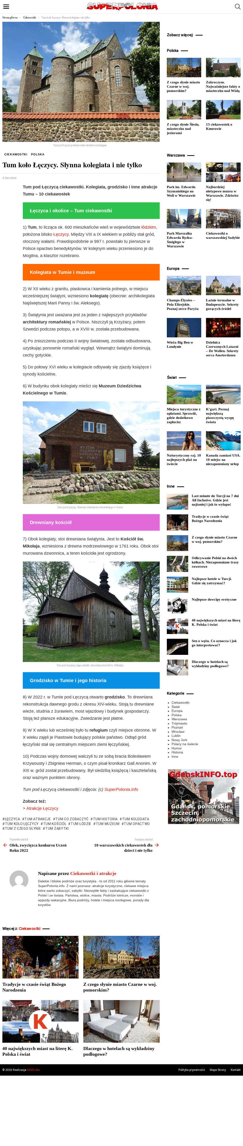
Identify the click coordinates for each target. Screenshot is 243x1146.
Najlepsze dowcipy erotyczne (214, 599)
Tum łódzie (81, 824)
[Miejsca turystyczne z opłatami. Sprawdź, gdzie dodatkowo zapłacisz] (184, 394)
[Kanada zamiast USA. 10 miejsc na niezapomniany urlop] (223, 441)
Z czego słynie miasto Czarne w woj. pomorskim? (183, 86)
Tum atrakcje (37, 819)
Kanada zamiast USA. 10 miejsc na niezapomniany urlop (223, 459)
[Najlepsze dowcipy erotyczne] (177, 605)
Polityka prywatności (191, 1070)
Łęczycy (61, 234)
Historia (177, 752)
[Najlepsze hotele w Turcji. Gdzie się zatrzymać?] (177, 585)
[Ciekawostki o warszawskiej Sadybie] (223, 218)
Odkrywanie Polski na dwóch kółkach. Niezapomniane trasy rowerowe (215, 562)
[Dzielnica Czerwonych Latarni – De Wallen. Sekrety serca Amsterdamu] (223, 327)
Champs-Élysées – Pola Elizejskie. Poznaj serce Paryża (183, 304)
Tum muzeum (108, 824)
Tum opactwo (137, 824)
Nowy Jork (179, 740)
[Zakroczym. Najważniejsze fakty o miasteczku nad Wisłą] (223, 67)
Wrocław (178, 732)
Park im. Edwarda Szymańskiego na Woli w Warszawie (181, 191)
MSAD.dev (33, 1070)
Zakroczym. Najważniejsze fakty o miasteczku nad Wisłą (223, 86)
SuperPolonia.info (121, 789)
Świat (176, 707)
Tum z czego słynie (23, 828)
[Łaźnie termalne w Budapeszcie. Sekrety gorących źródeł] (223, 285)
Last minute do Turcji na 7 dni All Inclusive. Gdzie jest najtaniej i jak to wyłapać (215, 500)
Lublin (176, 736)
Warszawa (179, 719)
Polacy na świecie (185, 744)
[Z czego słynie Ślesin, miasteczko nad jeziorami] (184, 109)
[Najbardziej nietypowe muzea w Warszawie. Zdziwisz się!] (223, 172)
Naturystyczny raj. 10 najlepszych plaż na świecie (184, 459)
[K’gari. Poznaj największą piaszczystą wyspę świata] (223, 394)
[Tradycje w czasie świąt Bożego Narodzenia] (40, 957)
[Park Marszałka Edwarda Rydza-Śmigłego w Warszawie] (184, 218)
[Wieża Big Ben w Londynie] (184, 327)
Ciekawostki (29, 928)
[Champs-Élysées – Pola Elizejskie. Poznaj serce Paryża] (184, 285)
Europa (177, 711)
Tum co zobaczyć (72, 819)
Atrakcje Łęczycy (42, 808)
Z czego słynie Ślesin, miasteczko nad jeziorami (183, 128)
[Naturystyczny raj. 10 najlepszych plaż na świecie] (184, 441)
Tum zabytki (57, 828)
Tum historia (105, 819)
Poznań (177, 727)
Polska (177, 715)
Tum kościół (54, 824)
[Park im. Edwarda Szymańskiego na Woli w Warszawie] (184, 172)
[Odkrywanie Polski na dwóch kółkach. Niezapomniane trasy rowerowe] (177, 564)
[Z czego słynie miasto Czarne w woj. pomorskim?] (121, 957)
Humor (177, 748)
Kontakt (236, 1070)
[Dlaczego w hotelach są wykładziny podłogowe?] (121, 1021)
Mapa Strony (218, 1070)
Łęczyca (12, 819)
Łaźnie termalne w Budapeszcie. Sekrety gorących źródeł (222, 304)
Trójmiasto (179, 723)
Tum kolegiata (135, 819)
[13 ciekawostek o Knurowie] (223, 109)
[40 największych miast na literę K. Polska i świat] (40, 1021)
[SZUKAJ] (238, 6)
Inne (175, 756)
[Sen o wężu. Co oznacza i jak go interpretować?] (177, 647)
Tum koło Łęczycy (22, 824)
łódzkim (148, 227)
